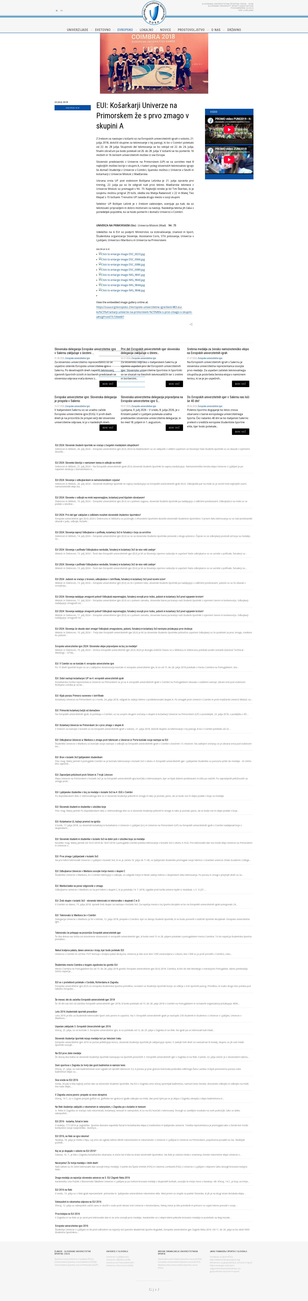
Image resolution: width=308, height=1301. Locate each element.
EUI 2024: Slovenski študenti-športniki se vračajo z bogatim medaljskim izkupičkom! (97, 445)
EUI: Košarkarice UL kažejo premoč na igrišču (77, 821)
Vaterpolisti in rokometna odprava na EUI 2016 (78, 1201)
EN (61, 10)
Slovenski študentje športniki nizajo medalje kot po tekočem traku (88, 1038)
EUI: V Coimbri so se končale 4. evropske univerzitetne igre (84, 663)
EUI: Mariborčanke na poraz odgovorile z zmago (79, 885)
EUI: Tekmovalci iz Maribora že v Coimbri (75, 915)
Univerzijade (77, 30)
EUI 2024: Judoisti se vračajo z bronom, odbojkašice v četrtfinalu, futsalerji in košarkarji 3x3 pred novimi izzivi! (110, 579)
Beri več (108, 383)
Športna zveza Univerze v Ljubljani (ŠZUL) (74, 1259)
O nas (216, 30)
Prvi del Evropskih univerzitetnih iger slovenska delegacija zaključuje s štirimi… (150, 351)
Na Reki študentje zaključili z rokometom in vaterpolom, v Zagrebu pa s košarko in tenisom (100, 1106)
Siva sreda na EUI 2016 (66, 1080)
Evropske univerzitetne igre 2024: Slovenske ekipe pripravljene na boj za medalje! (96, 646)
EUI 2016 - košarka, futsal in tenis (71, 1121)
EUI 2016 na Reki (63, 1189)
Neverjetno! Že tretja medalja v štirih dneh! (76, 1162)
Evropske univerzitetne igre (77, 358)
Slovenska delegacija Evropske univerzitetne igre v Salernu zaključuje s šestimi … (85, 351)
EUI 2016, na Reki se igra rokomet (72, 1136)
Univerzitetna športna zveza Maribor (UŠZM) (75, 1261)
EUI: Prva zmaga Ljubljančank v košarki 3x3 (76, 856)
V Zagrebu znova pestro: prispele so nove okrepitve (81, 1094)
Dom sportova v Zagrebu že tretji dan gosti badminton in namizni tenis (90, 1065)
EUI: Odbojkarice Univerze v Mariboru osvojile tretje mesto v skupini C (90, 871)
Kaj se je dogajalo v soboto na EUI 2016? (75, 1150)
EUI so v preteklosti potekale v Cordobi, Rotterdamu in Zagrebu (86, 982)
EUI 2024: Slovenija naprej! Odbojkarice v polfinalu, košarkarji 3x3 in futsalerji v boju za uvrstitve (103, 532)
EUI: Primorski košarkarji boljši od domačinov (77, 710)
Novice (165, 30)
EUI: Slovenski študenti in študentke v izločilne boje (80, 806)
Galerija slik (73, 108)
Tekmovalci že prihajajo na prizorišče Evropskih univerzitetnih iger (88, 932)
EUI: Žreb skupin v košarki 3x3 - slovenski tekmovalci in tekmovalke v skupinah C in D (97, 900)
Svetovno (103, 30)
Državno (234, 30)
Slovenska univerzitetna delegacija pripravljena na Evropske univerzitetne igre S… (152, 399)
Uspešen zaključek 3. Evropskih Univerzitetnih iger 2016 (83, 1026)
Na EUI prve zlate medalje (68, 1053)
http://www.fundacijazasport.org (225, 1259)
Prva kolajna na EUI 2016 (67, 1213)
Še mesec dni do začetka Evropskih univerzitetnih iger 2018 (85, 999)
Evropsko (125, 30)
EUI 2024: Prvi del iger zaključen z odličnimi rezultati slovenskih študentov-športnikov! (98, 514)
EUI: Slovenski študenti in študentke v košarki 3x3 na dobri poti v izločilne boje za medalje (100, 839)
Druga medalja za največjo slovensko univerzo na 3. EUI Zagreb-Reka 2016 (92, 1177)
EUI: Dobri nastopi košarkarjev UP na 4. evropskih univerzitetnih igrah (89, 678)
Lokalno (146, 30)
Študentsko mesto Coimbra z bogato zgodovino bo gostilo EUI (86, 964)
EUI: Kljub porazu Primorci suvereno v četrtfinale (79, 695)
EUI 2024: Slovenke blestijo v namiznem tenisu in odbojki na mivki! (88, 462)
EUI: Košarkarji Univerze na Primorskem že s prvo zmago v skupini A (89, 725)
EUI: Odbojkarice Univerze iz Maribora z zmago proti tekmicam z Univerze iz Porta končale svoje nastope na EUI (111, 739)
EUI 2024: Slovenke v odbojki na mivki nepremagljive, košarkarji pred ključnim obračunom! (100, 497)
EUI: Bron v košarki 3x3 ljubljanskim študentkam (79, 757)
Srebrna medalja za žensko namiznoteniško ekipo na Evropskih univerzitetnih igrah (218, 351)
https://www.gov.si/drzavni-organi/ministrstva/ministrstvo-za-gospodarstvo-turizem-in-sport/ (225, 1268)
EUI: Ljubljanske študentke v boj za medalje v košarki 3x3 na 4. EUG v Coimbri (94, 792)
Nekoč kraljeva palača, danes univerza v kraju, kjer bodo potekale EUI (89, 950)
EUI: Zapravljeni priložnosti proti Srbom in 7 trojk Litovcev (84, 774)
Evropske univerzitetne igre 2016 (71, 1225)
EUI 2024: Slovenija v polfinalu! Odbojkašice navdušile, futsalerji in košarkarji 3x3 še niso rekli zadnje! (105, 549)
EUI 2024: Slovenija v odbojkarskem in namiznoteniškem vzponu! (87, 480)
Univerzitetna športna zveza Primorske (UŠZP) (76, 1264)
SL (57, 10)
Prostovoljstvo (191, 30)
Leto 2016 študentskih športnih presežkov (76, 1011)
